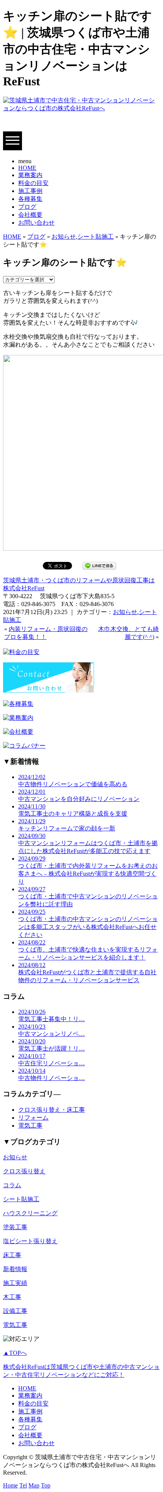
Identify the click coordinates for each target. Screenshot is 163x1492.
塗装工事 (15, 1227)
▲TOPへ (15, 1353)
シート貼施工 (95, 236)
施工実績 (15, 1283)
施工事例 (30, 191)
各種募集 (30, 199)
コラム (12, 1185)
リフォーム (33, 1117)
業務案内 (30, 175)
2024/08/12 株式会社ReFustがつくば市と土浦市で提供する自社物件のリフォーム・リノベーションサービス (87, 972)
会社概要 (30, 214)
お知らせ (64, 236)
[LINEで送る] (99, 565)
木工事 (12, 1297)
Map (33, 1485)
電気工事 (30, 1125)
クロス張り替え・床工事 (51, 1109)
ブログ (27, 207)
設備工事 (15, 1311)
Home (10, 1485)
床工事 (12, 1255)
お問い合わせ (36, 222)
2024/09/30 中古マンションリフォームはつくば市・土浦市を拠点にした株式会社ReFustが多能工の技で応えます (88, 843)
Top (45, 1485)
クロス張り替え (24, 1171)
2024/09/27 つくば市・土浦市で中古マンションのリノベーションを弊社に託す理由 (88, 896)
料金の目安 (33, 183)
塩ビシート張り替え (30, 1241)
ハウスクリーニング (30, 1213)
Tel (23, 1485)
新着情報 (15, 1269)
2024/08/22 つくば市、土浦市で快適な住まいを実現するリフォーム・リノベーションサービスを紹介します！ (88, 950)
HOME (27, 168)
